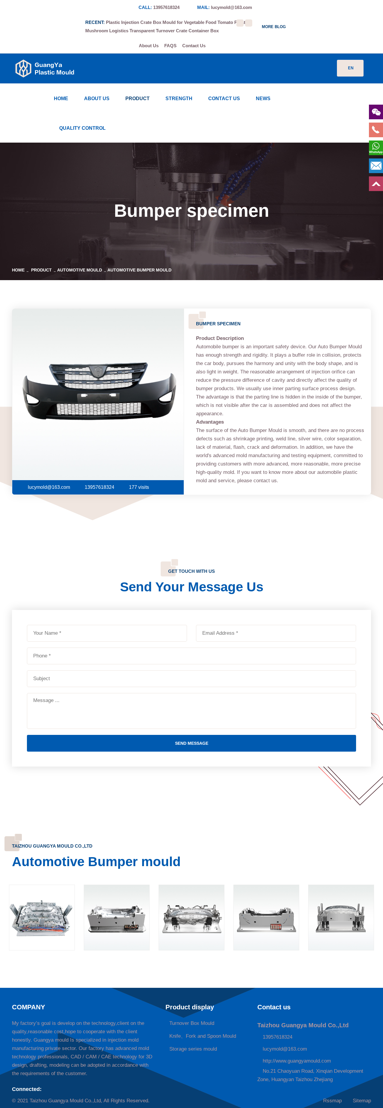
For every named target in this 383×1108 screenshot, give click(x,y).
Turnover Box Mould (191, 1023)
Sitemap (361, 1101)
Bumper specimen (341, 926)
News (263, 98)
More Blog (274, 27)
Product (137, 98)
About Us (149, 45)
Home (61, 98)
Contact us (224, 98)
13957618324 (166, 7)
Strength (178, 98)
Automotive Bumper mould (139, 270)
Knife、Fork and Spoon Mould (202, 1036)
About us (97, 98)
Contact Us (194, 45)
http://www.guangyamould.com (296, 1061)
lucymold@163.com (231, 7)
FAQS (170, 45)
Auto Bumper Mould (42, 926)
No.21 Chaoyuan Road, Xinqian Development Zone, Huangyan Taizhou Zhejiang (310, 1075)
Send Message (191, 743)
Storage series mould (193, 1049)
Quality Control (82, 128)
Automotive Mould (79, 270)
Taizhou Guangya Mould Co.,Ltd (65, 1101)
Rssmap (332, 1101)
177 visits (139, 487)
